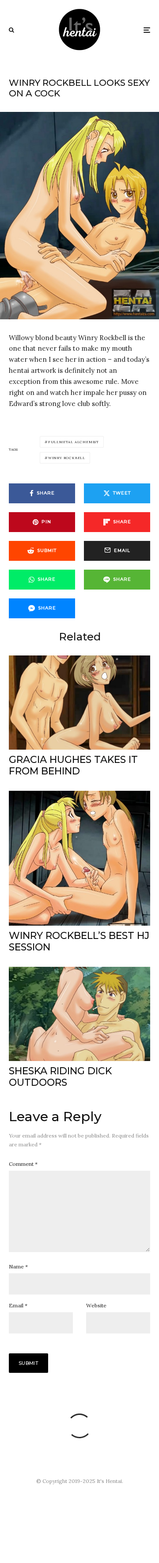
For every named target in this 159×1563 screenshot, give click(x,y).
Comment (23, 1164)
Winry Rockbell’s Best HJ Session (79, 941)
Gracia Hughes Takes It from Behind (73, 765)
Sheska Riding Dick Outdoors (60, 1076)
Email (18, 1305)
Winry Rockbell (66, 458)
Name (18, 1266)
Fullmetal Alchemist (73, 442)
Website (96, 1305)
